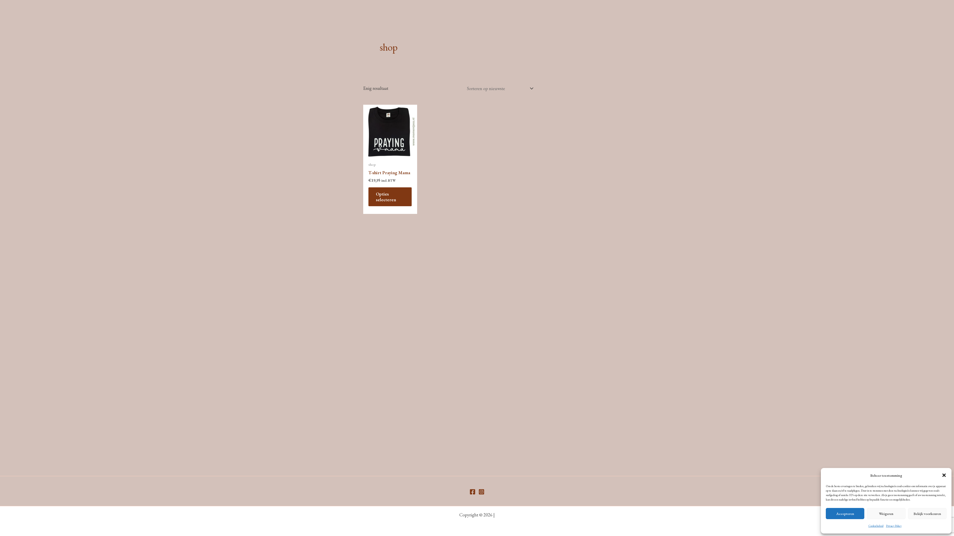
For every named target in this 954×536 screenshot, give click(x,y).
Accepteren (845, 513)
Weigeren (886, 513)
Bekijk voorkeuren (927, 513)
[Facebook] (473, 492)
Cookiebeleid (875, 526)
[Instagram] (481, 492)
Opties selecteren (386, 196)
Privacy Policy (894, 526)
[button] (944, 475)
